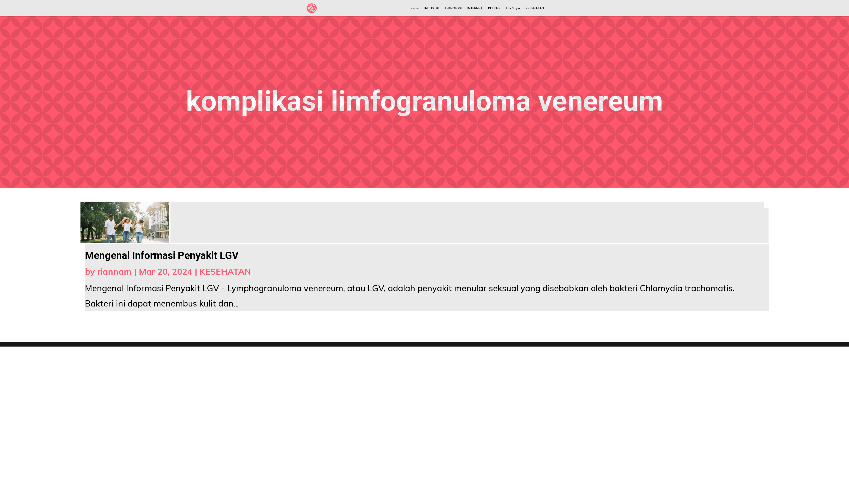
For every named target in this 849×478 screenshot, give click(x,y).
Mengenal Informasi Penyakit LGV (162, 255)
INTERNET (474, 8)
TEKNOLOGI (453, 8)
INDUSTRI (431, 8)
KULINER (494, 8)
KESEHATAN (535, 8)
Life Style (513, 8)
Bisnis (415, 8)
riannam (114, 271)
